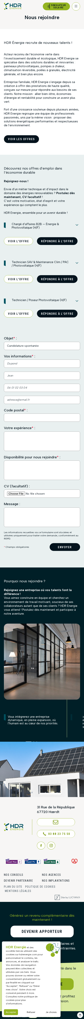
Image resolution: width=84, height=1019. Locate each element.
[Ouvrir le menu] (76, 6)
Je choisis (51, 1012)
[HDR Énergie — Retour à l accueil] (12, 6)
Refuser (31, 1012)
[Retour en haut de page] (80, 1015)
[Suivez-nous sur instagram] (51, 845)
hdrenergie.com (28, 954)
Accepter (11, 1012)
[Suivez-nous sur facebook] (41, 845)
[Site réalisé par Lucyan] (67, 897)
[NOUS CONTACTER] (56, 822)
